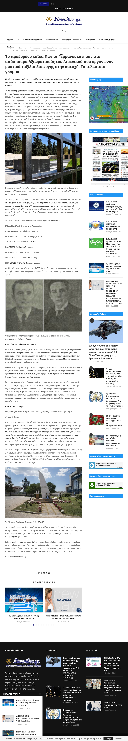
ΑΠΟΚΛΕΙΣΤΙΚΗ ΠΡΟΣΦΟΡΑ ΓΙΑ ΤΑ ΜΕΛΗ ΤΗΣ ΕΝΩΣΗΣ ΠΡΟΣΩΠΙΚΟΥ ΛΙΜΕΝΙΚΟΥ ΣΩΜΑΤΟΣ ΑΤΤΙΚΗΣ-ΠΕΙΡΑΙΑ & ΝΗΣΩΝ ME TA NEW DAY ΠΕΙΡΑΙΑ (114, 292)
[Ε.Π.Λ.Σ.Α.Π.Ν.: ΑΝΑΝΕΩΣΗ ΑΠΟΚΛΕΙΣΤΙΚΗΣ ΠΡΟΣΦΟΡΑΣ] (96, 225)
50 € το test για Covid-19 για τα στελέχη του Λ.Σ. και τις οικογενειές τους (114, 421)
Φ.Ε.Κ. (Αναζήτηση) (106, 39)
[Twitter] (65, 31)
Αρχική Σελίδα (13, 39)
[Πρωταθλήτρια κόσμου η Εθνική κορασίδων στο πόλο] (24, 600)
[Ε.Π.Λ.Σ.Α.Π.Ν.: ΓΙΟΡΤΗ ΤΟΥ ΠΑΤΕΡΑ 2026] (93, 706)
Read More (119, 738)
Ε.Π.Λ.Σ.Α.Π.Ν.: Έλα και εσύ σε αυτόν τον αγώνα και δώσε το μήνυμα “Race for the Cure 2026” (112, 664)
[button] (51, 4)
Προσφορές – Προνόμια (71, 39)
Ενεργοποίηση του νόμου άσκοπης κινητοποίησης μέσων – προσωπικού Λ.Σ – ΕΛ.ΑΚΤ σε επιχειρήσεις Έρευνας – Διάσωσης (104, 352)
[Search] (68, 54)
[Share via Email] (49, 573)
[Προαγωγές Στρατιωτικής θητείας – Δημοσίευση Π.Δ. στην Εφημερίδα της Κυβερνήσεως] (96, 397)
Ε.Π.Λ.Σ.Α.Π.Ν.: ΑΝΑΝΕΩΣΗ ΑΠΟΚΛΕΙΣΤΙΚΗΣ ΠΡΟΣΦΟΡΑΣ (113, 225)
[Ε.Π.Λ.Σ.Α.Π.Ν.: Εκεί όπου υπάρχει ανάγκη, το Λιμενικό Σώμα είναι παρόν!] (96, 206)
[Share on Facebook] (41, 573)
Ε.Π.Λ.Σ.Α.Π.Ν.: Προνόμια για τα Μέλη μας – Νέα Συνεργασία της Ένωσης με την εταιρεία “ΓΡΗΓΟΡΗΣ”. (113, 246)
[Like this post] (39, 573)
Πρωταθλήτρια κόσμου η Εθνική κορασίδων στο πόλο (24, 617)
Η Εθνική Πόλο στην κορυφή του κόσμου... (26, 732)
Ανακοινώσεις (52, 39)
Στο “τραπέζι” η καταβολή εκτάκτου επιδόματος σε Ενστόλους (113, 441)
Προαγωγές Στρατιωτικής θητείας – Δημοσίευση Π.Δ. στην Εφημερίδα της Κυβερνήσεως (114, 399)
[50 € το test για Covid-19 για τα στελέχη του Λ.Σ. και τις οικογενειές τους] (96, 420)
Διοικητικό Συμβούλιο (32, 39)
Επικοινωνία (68, 8)
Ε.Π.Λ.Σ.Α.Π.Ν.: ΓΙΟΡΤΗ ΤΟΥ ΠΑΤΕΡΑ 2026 (113, 705)
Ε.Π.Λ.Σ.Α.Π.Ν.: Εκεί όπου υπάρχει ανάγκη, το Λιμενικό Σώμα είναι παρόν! (114, 207)
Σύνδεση (10, 47)
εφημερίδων (113, 186)
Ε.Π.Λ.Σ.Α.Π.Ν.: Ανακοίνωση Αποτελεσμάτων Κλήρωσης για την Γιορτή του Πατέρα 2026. (113, 686)
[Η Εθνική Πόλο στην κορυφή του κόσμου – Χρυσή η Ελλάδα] (8, 734)
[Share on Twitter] (44, 573)
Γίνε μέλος (90, 39)
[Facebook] (62, 31)
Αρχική (57, 8)
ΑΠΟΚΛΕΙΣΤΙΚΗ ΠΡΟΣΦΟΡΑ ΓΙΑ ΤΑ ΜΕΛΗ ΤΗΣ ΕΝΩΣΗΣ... (27, 718)
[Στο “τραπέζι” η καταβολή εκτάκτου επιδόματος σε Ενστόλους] (96, 440)
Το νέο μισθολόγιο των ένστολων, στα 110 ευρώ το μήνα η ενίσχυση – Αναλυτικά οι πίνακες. (114, 376)
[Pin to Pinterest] (46, 573)
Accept (108, 738)
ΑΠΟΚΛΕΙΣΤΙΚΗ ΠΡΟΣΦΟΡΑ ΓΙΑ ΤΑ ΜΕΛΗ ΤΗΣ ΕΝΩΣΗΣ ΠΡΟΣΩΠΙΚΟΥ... (64, 4)
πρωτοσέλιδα (103, 186)
